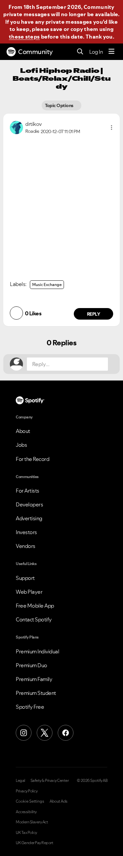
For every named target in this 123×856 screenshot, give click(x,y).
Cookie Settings (30, 801)
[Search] (80, 52)
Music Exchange (47, 284)
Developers (29, 504)
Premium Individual (37, 651)
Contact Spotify (34, 619)
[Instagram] (23, 733)
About (23, 431)
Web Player (29, 591)
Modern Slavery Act (32, 822)
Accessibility (26, 811)
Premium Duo (31, 665)
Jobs (21, 444)
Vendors (25, 546)
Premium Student (36, 693)
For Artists (27, 490)
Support (25, 578)
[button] (111, 127)
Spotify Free (30, 706)
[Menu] (111, 52)
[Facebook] (65, 733)
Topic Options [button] (60, 105)
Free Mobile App (35, 605)
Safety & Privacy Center (50, 780)
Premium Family (34, 679)
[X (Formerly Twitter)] (44, 733)
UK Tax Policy (26, 832)
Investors (26, 532)
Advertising (29, 518)
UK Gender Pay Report (34, 842)
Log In (96, 51)
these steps (24, 36)
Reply (93, 314)
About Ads (59, 801)
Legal (20, 780)
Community (35, 51)
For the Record (32, 459)
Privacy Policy (26, 791)
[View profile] (16, 126)
